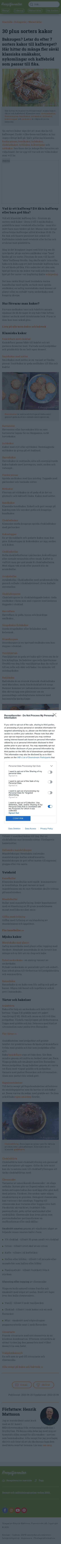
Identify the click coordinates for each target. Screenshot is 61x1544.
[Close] (55, 715)
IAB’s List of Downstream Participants (34, 757)
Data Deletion (14, 828)
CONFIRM (18, 818)
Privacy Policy (46, 828)
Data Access (30, 828)
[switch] (50, 772)
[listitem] (30, 765)
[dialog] (30, 772)
